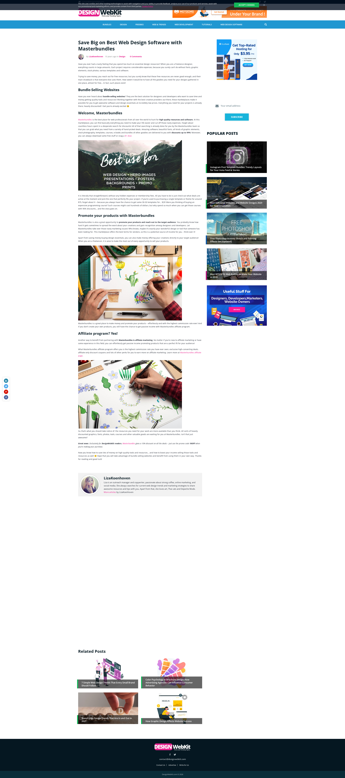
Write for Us (184, 765)
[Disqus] (140, 539)
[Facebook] (6, 397)
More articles (110, 492)
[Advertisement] (237, 349)
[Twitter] (6, 386)
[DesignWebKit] (100, 12)
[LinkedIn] (6, 381)
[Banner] (219, 12)
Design (123, 24)
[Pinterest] (6, 392)
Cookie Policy (147, 6)
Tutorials (207, 24)
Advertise (172, 765)
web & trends (159, 24)
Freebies (139, 24)
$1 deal (128, 136)
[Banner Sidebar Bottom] (237, 305)
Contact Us (160, 765)
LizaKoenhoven (96, 56)
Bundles (107, 24)
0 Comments (136, 56)
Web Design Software (231, 24)
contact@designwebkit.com (172, 759)
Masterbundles (85, 119)
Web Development (184, 24)
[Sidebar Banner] (237, 59)
